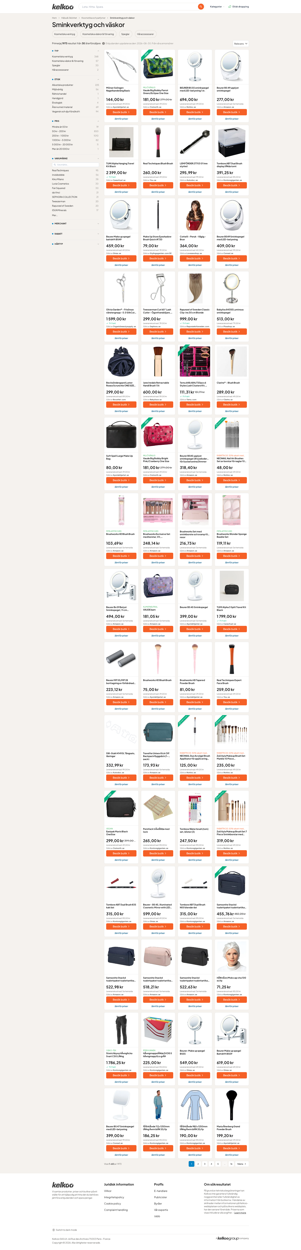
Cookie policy (112, 1203)
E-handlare (160, 1190)
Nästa (240, 1164)
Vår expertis (161, 1209)
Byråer (158, 1203)
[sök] (201, 7)
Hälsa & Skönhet (69, 18)
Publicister (160, 1197)
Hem (54, 18)
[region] (150, 34)
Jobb (157, 1216)
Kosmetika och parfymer (93, 18)
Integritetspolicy (114, 1197)
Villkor (107, 1190)
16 (231, 1164)
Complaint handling (116, 1209)
